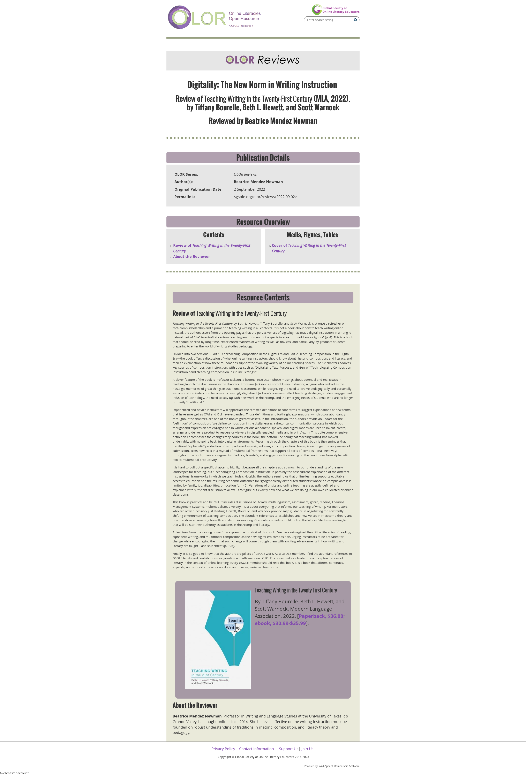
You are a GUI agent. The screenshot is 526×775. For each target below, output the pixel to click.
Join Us (307, 748)
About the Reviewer (191, 256)
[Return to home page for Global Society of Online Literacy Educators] (335, 14)
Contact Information (256, 748)
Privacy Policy (223, 748)
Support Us (288, 748)
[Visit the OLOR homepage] (214, 29)
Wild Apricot (326, 766)
